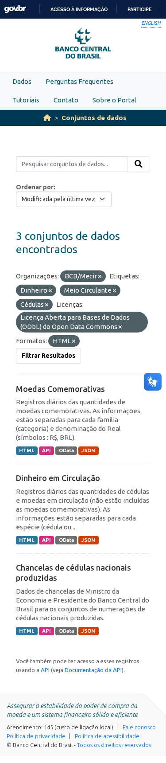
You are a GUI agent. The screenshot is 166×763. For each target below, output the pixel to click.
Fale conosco (139, 727)
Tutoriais (25, 100)
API (46, 450)
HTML (26, 450)
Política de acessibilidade (107, 736)
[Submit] (138, 164)
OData (66, 450)
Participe (139, 9)
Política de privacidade (36, 736)
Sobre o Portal (114, 100)
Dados (21, 81)
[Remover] (99, 276)
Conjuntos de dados (94, 117)
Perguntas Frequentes (79, 81)
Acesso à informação (79, 9)
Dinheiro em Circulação (58, 477)
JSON (88, 450)
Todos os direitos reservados (114, 745)
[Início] (47, 117)
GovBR (15, 9)
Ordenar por (35, 187)
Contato (66, 100)
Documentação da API (93, 670)
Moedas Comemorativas (60, 388)
